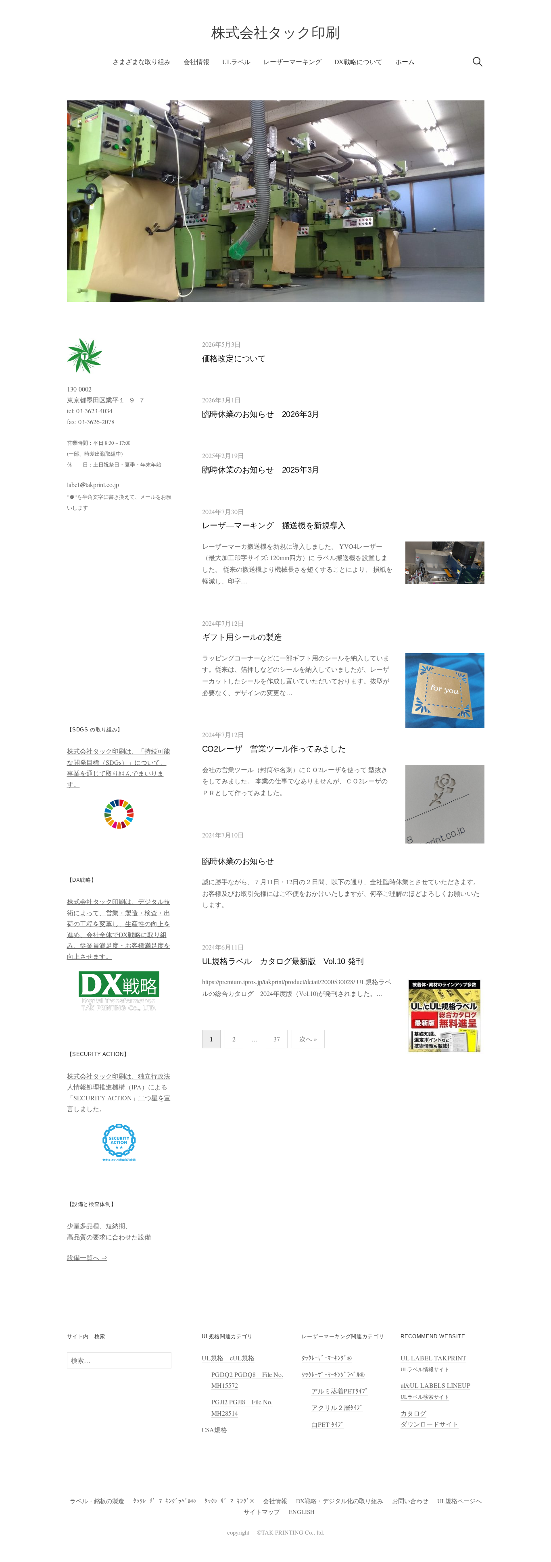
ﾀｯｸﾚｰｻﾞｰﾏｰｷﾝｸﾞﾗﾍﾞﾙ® (333, 1374)
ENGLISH (302, 1512)
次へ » (308, 1039)
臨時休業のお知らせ (238, 861)
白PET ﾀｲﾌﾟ (327, 1424)
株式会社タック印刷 (275, 32)
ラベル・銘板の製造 (97, 1501)
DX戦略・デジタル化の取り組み (339, 1501)
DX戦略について (358, 61)
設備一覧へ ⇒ (87, 1257)
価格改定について (234, 358)
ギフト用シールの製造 (242, 637)
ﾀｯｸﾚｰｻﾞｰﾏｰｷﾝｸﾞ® (327, 1358)
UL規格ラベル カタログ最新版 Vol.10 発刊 (283, 961)
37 (276, 1039)
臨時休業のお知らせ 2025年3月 (261, 469)
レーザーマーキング (292, 61)
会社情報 (196, 61)
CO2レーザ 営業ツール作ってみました (274, 748)
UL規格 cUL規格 (228, 1358)
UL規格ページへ (459, 1501)
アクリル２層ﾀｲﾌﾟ (337, 1407)
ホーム (405, 61)
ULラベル (236, 61)
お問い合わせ (410, 1501)
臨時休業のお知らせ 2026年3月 (261, 414)
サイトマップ (262, 1512)
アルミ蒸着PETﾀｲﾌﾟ (339, 1391)
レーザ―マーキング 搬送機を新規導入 (274, 525)
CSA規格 (214, 1429)
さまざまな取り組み (142, 61)
